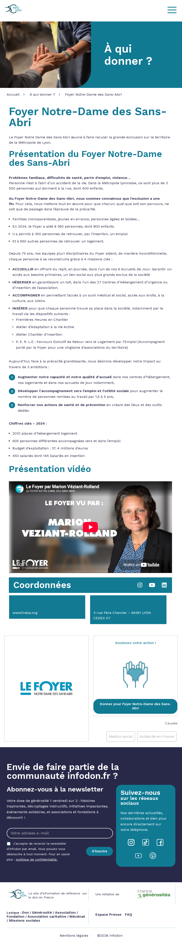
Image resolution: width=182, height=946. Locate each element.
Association (65, 912)
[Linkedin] (164, 585)
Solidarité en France (157, 736)
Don (25, 912)
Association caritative (47, 916)
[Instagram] (139, 585)
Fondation (15, 916)
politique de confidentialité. (36, 859)
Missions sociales (24, 920)
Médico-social (121, 736)
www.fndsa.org (25, 613)
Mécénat (77, 916)
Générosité (42, 912)
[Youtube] (152, 585)
